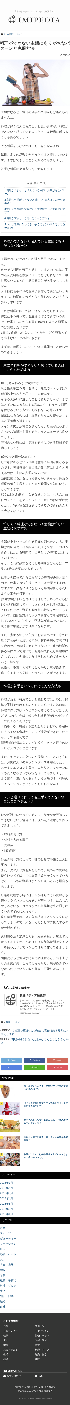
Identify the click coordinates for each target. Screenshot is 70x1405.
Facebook (36, 1060)
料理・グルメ (13, 1022)
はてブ (13, 1067)
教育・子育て (8, 1280)
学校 (2, 1270)
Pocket (59, 1067)
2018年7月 (6, 1182)
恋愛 (2, 1275)
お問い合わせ (14, 1375)
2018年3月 (6, 1203)
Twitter (13, 1060)
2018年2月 (6, 1208)
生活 (2, 1291)
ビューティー (8, 1238)
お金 (2, 1228)
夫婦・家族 (7, 1264)
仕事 (2, 1249)
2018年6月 (6, 1188)
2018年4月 (6, 1198)
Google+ (59, 1060)
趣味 (2, 1306)
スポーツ (5, 1233)
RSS (40, 1375)
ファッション (8, 1243)
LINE (36, 1067)
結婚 (2, 1301)
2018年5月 (6, 1193)
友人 (2, 1259)
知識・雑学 (7, 1296)
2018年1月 (6, 1214)
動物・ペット (8, 1254)
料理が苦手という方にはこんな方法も (27, 218)
